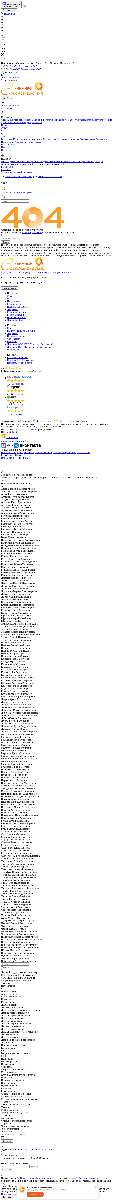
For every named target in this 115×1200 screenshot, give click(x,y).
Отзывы (5, 119)
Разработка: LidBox (11, 455)
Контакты (6, 169)
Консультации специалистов (27, 139)
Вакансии (37, 119)
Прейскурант (14, 349)
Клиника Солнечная (17, 357)
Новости (26, 119)
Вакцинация (7, 142)
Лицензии (12, 309)
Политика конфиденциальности (25, 122)
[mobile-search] (5, 98)
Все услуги (7, 139)
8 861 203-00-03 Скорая (50, 176)
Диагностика (49, 139)
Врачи (4, 125)
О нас (10, 328)
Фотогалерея (49, 119)
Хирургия (74, 139)
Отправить (7, 1141)
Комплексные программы (28, 142)
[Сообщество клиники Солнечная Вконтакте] (27, 447)
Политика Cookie (43, 452)
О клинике (6, 108)
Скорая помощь (87, 139)
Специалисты (14, 304)
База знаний (7, 167)
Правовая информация (64, 452)
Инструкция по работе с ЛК (52, 164)
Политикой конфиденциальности (37, 1178)
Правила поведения (39, 161)
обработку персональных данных (38, 1149)
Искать (5, 242)
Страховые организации (81, 161)
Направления (8, 144)
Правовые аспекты (17, 336)
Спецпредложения (16, 312)
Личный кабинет (16, 320)
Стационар (62, 139)
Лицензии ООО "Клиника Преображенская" (30, 347)
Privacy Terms (83, 452)
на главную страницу (33, 232)
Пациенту (6, 150)
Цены (4, 147)
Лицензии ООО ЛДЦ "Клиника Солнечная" (30, 344)
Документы (16, 119)
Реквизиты (61, 119)
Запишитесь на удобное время (16, 421)
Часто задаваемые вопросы (15, 161)
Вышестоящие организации (21, 330)
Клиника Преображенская (20, 360)
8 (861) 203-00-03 (55, 272)
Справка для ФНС (27, 164)
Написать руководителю (80, 119)
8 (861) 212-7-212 (18, 272)
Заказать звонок (9, 288)
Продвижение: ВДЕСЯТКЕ (15, 458)
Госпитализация (15, 315)
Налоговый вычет (59, 161)
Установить (35, 1194)
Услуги (4, 128)
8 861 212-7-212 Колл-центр (19, 176)
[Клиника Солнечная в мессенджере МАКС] (7, 447)
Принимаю (7, 1197)
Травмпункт (102, 139)
